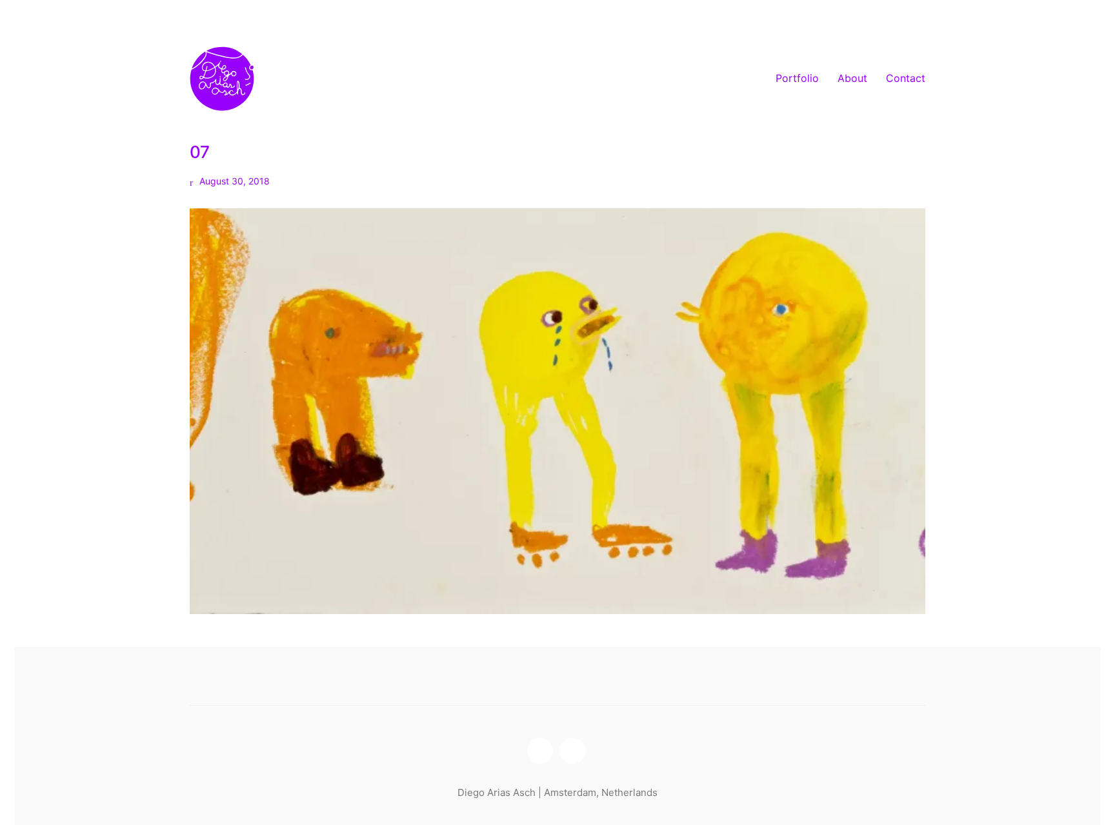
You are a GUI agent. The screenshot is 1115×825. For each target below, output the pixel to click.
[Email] (572, 751)
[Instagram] (540, 751)
